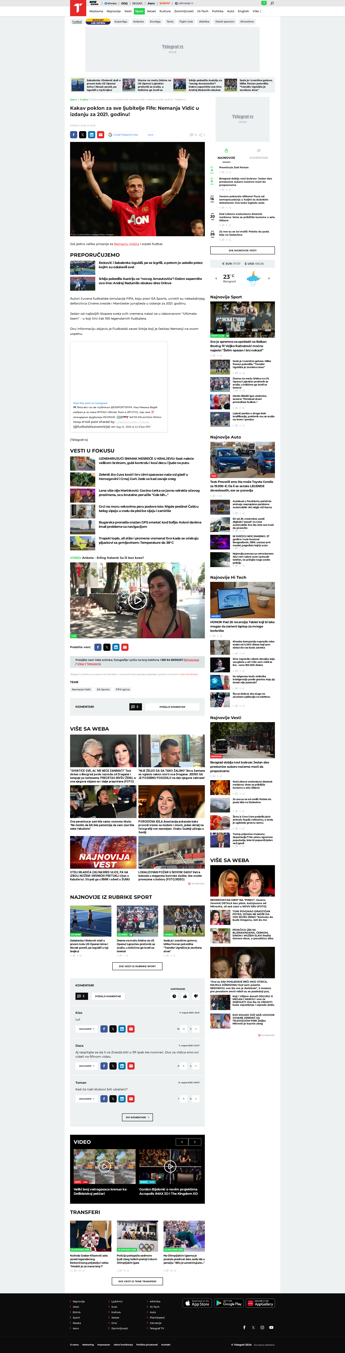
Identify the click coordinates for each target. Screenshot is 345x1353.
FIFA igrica (123, 689)
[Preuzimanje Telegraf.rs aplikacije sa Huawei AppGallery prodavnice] (260, 1303)
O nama (74, 1344)
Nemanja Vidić (81, 689)
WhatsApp (192, 660)
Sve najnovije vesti (242, 250)
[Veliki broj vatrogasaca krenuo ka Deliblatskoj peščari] (105, 1166)
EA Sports (103, 689)
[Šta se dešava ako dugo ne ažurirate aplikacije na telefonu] (220, 699)
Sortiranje (178, 989)
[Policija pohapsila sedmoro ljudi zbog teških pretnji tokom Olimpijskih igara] (137, 1236)
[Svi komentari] (174, 996)
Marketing (88, 1344)
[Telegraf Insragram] (262, 1327)
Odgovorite (86, 1028)
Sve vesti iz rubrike (137, 966)
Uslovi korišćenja (188, 674)
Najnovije (226, 297)
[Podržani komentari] (185, 996)
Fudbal (84, 99)
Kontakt (165, 1344)
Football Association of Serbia (132, 422)
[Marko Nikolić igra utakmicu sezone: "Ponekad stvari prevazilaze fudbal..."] (220, 401)
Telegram (93, 664)
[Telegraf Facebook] (244, 1327)
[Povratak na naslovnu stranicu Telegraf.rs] (78, 8)
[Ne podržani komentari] (195, 996)
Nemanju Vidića (126, 244)
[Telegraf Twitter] (253, 1327)
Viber (80, 664)
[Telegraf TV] (271, 1327)
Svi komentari (137, 1117)
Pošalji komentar (172, 706)
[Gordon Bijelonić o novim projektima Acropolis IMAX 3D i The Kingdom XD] (170, 1166)
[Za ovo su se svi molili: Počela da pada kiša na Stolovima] (220, 805)
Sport (73, 99)
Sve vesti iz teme (137, 1281)
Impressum (103, 1344)
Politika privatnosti (147, 1344)
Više (256, 11)
